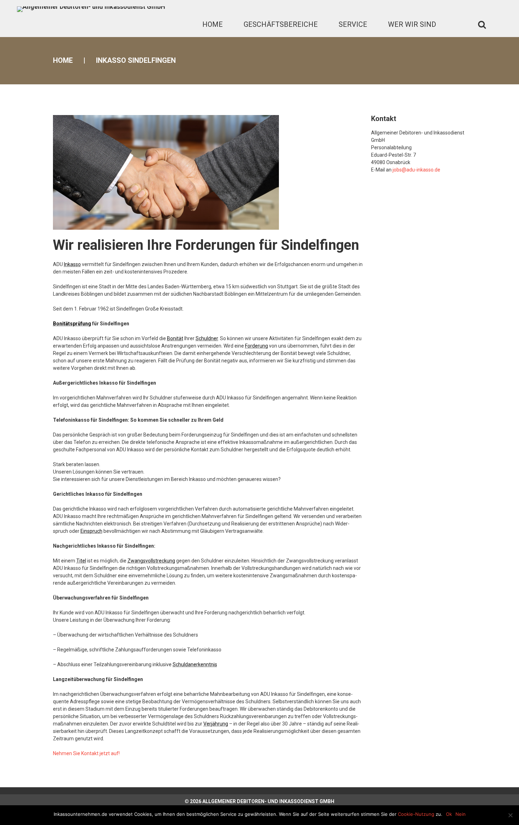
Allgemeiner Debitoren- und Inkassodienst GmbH (268, 801)
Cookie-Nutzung (416, 814)
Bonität (175, 338)
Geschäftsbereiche (281, 24)
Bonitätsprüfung (72, 323)
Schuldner (207, 338)
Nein (460, 814)
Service (353, 24)
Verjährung (215, 724)
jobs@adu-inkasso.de (416, 170)
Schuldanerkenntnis (195, 664)
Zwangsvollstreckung (151, 561)
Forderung (256, 346)
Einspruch (91, 531)
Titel (81, 561)
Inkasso (72, 264)
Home (212, 24)
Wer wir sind (412, 24)
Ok (449, 814)
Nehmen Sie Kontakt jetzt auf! (86, 753)
